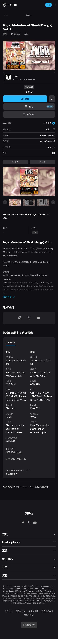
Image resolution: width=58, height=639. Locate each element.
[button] (29, 297)
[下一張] (53, 202)
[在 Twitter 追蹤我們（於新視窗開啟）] (29, 318)
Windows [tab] (10, 342)
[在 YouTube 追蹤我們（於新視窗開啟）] (38, 318)
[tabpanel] (29, 394)
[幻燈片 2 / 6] (29, 202)
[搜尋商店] (6, 15)
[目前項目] (15, 202)
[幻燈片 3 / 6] (43, 202)
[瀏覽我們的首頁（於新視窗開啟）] (20, 318)
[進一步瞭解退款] (53, 129)
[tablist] (29, 342)
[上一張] (5, 202)
